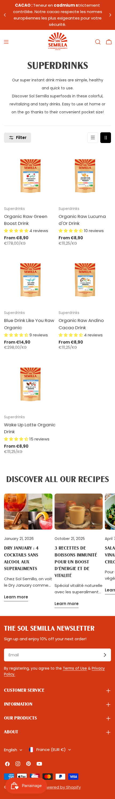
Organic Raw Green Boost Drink (25, 219)
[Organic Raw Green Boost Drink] (30, 175)
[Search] (98, 42)
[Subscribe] (104, 655)
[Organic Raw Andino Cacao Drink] (85, 279)
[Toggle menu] (6, 42)
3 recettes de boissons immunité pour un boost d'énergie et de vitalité (76, 562)
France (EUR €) (51, 749)
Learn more (16, 597)
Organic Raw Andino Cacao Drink (81, 324)
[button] (16, 230)
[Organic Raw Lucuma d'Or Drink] (85, 175)
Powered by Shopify (61, 787)
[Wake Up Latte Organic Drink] (30, 384)
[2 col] (105, 137)
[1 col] (92, 137)
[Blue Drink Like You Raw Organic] (30, 279)
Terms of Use (75, 668)
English (10, 750)
